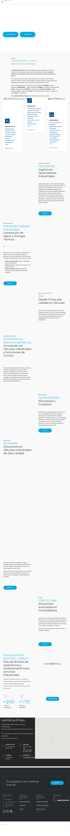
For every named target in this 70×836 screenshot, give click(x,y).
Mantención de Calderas (42, 801)
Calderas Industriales (25, 801)
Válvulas (22, 809)
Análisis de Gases (40, 809)
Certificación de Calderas (42, 805)
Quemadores (23, 805)
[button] (52, 737)
